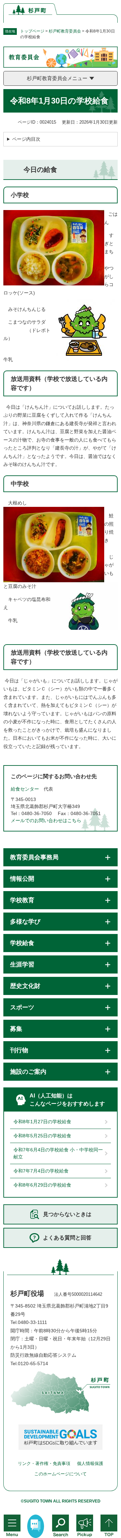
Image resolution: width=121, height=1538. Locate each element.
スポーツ (22, 1007)
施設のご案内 (28, 1071)
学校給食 (22, 943)
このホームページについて (60, 1473)
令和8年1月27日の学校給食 (42, 1121)
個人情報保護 (90, 1463)
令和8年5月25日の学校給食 (42, 1135)
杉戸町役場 (27, 1293)
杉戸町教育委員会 (65, 31)
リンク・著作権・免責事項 (44, 1463)
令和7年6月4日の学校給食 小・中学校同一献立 (58, 1153)
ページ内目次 (26, 139)
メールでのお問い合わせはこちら (46, 820)
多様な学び (25, 921)
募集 (16, 1028)
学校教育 (22, 900)
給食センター (25, 789)
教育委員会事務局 (34, 857)
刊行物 (19, 1050)
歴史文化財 (25, 986)
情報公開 (22, 878)
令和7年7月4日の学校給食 (41, 1171)
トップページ (32, 31)
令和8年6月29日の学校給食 (42, 1185)
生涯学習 (22, 964)
